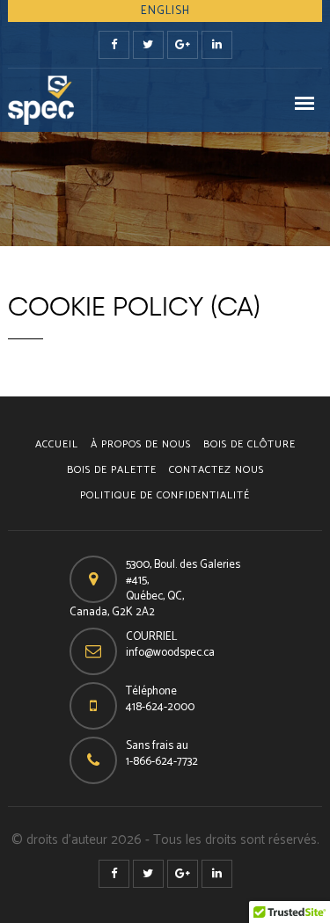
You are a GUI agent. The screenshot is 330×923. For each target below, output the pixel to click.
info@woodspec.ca (170, 652)
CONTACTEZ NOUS (216, 470)
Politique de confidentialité (165, 495)
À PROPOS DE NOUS (141, 444)
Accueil (56, 444)
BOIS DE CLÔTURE (249, 444)
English (165, 11)
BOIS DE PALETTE (112, 470)
